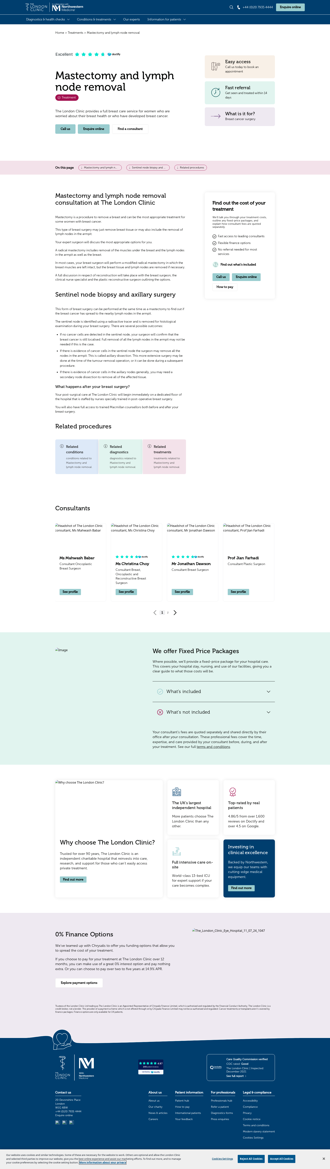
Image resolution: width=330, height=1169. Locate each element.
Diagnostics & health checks (45, 19)
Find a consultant (130, 129)
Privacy (247, 1113)
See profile (70, 592)
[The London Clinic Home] (54, 7)
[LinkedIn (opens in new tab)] (57, 1122)
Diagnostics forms (222, 1113)
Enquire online (290, 7)
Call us (65, 129)
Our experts (131, 19)
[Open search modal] (231, 7)
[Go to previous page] (155, 612)
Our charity (155, 1106)
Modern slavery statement (259, 1131)
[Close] (324, 1159)
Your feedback (184, 1119)
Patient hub (182, 1100)
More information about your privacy (102, 1162)
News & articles (158, 1113)
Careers (153, 1119)
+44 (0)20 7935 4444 (68, 1111)
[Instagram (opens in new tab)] (64, 1122)
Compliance (250, 1106)
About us (154, 1100)
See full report (235, 1076)
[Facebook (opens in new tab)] (71, 1122)
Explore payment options (79, 983)
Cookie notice (251, 1119)
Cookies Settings (253, 1137)
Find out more (73, 879)
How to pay (225, 287)
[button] (76, 456)
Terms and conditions (256, 1125)
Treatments (75, 32)
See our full (204, 747)
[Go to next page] (175, 612)
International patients (188, 1113)
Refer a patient (220, 1106)
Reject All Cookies (251, 1159)
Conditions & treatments (94, 19)
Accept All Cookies (281, 1159)
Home (59, 32)
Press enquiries (220, 1119)
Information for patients (164, 19)
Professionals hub (221, 1100)
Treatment (68, 97)
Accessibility (250, 1100)
